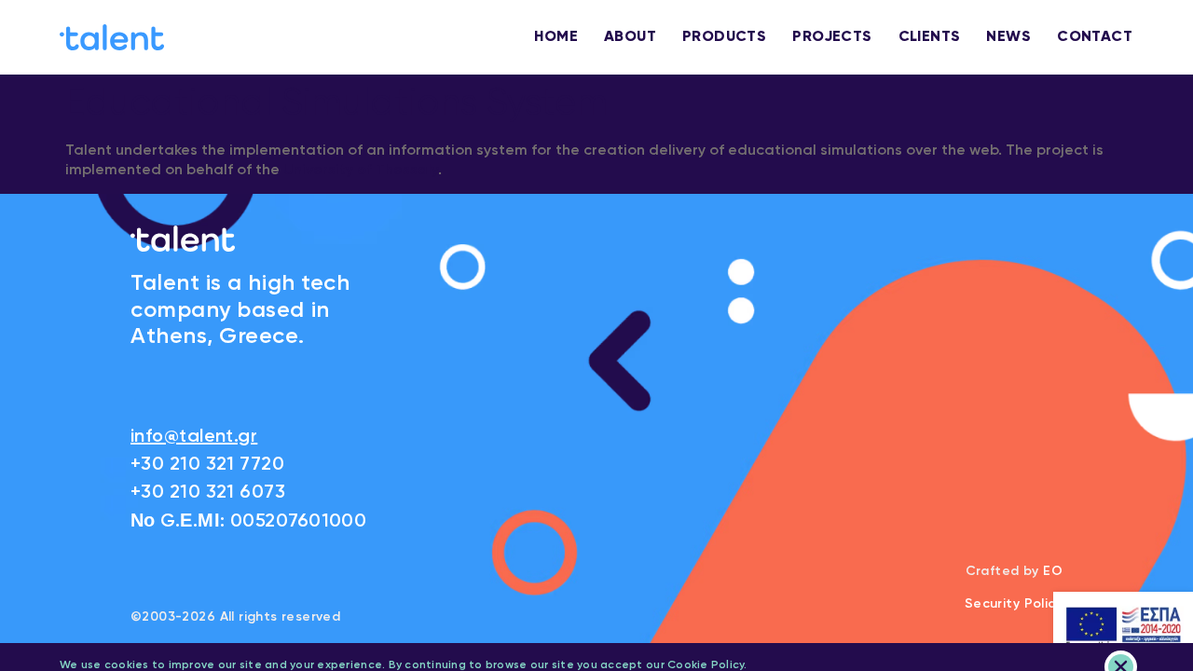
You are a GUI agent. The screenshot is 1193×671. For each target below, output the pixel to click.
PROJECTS (831, 37)
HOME (556, 37)
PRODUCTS (724, 37)
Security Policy (1014, 603)
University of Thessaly (360, 170)
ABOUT (630, 37)
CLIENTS (929, 37)
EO (1053, 571)
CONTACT (1094, 37)
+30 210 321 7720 (207, 465)
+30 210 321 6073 (207, 493)
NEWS (1008, 37)
